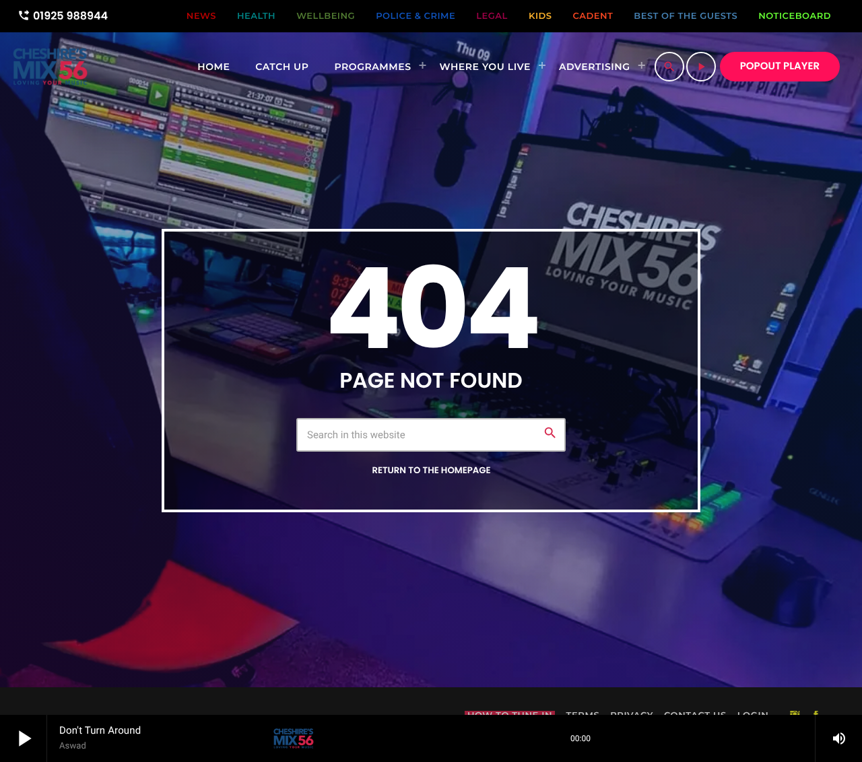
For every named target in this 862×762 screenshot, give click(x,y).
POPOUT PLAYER (780, 66)
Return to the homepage (431, 470)
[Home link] (50, 66)
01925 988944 (63, 16)
